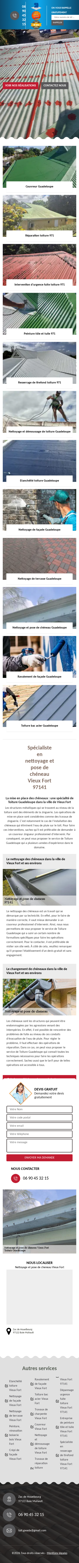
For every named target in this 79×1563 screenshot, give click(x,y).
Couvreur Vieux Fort (41, 1426)
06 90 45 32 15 (24, 15)
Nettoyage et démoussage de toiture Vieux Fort (42, 1444)
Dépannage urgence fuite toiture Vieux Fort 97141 (67, 1401)
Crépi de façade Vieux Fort (15, 1455)
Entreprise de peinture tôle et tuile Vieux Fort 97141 (67, 1427)
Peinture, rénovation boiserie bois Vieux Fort (15, 1435)
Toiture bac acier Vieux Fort (41, 1399)
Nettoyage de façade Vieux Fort (15, 1401)
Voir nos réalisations (20, 85)
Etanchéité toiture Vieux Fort (15, 1386)
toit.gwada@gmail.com (32, 1530)
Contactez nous (55, 85)
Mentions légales (57, 1553)
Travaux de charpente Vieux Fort (41, 1414)
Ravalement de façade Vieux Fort (42, 1384)
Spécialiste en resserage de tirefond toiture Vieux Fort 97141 (66, 1455)
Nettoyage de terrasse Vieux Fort (16, 1416)
